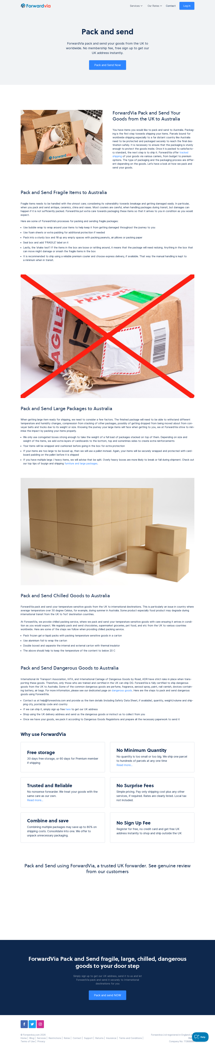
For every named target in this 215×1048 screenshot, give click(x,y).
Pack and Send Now (107, 65)
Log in (186, 5)
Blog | (33, 1038)
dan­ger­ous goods (122, 690)
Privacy (41, 1041)
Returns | (100, 1038)
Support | (89, 1038)
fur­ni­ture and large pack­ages (81, 463)
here (68, 709)
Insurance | (112, 1038)
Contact (171, 5)
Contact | (78, 1038)
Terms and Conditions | (131, 1038)
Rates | (68, 1038)
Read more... (124, 765)
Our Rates (153, 5)
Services (135, 5)
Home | (25, 1038)
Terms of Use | (29, 1041)
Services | (43, 1038)
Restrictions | (56, 1038)
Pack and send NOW (107, 995)
